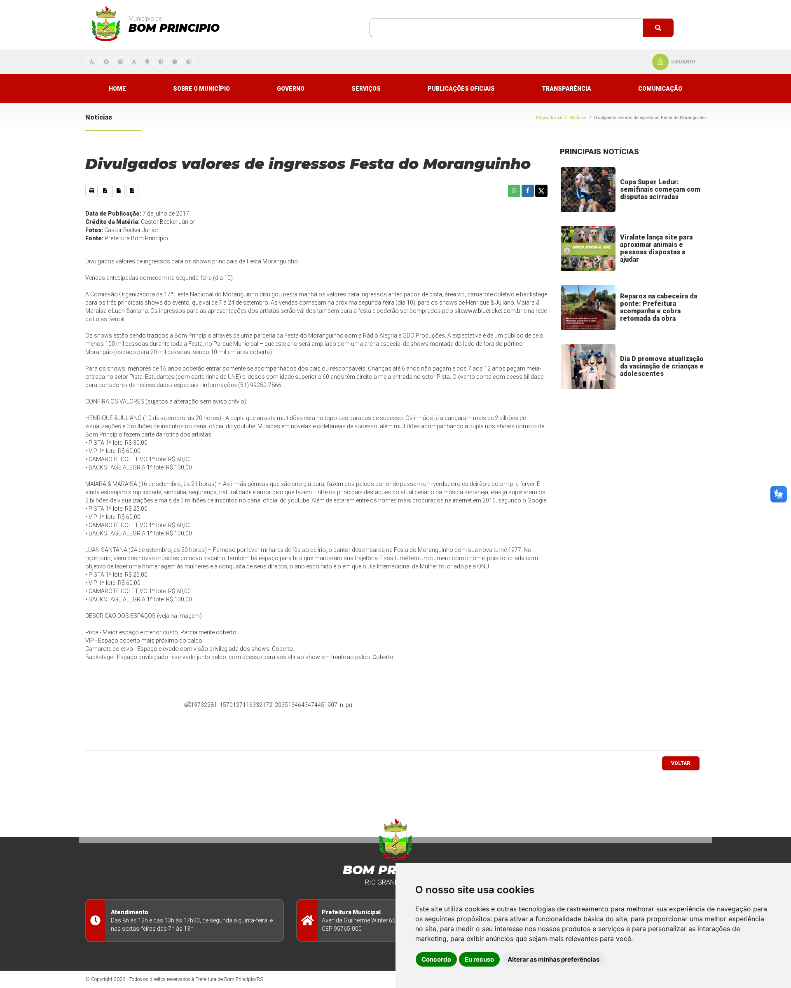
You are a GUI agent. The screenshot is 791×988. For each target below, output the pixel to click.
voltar (680, 763)
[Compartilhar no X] (541, 191)
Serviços (366, 88)
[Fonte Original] (134, 61)
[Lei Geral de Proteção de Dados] (161, 61)
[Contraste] (189, 61)
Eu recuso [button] (479, 959)
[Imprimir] (91, 191)
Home (117, 88)
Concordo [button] (436, 959)
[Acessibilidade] (92, 61)
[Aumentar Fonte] (106, 61)
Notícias (578, 117)
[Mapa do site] (147, 61)
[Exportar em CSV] (132, 191)
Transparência (566, 88)
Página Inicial (549, 117)
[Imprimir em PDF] (105, 191)
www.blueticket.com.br (492, 310)
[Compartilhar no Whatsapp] (514, 191)
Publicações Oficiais (461, 88)
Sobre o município (201, 88)
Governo (290, 88)
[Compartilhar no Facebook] (528, 191)
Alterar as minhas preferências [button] (553, 959)
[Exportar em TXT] (118, 191)
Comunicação (660, 88)
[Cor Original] (175, 61)
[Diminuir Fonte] (120, 61)
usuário (683, 62)
